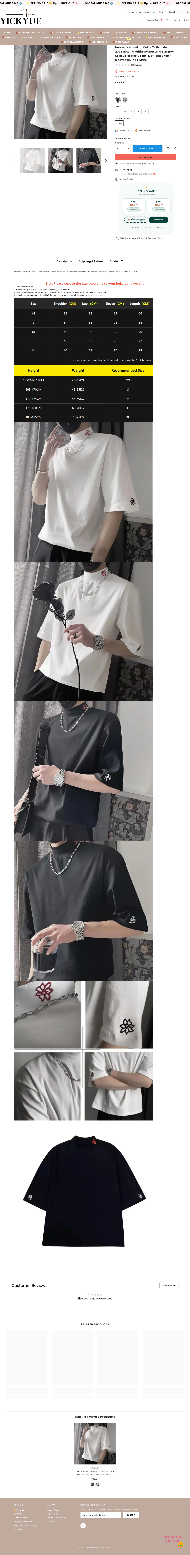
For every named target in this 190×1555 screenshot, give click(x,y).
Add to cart (147, 148)
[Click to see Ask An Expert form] (173, 1538)
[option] (60, 92)
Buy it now (145, 157)
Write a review (169, 1285)
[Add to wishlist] (168, 148)
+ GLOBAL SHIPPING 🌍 (80, 3)
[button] (14, 160)
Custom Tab (118, 261)
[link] (26, 1392)
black (93, 1484)
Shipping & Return (91, 261)
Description (64, 261)
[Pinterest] (83, 1525)
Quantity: (119, 143)
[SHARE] (174, 148)
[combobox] (177, 12)
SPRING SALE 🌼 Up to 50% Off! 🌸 (36, 3)
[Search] (179, 12)
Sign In (187, 20)
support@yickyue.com (146, 12)
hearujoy (95, 1468)
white (97, 1484)
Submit (131, 1515)
